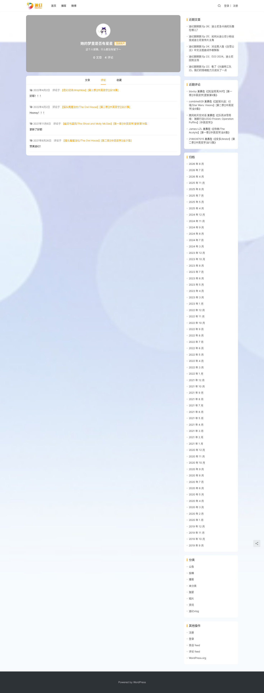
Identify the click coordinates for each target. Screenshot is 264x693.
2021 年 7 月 (196, 405)
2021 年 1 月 (196, 443)
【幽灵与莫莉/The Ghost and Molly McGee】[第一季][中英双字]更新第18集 (104, 123)
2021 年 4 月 (196, 424)
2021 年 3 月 (196, 430)
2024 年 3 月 (196, 246)
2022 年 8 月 (196, 335)
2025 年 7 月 (196, 195)
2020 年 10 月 (197, 462)
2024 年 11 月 (197, 221)
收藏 (119, 79)
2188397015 (196, 138)
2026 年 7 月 (196, 170)
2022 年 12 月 (197, 310)
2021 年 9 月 (196, 392)
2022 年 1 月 (196, 373)
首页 (53, 5)
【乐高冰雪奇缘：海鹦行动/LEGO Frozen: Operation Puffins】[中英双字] (211, 119)
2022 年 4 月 (196, 360)
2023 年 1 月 (196, 303)
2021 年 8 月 (196, 399)
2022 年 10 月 (197, 322)
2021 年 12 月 (197, 380)
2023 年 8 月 (196, 265)
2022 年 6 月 (196, 348)
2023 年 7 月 (196, 271)
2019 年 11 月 (197, 532)
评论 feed (194, 651)
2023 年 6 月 (196, 278)
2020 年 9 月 (196, 469)
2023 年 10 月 (197, 259)
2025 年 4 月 (196, 208)
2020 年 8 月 (196, 475)
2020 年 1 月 (196, 519)
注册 (235, 5)
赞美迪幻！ (36, 146)
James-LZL (195, 128)
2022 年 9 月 (196, 329)
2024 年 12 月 (197, 214)
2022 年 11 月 (197, 316)
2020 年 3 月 (196, 507)
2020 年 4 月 (196, 500)
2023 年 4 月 (196, 290)
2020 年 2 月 (196, 513)
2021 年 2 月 (196, 437)
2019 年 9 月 (196, 545)
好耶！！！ (36, 95)
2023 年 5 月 (196, 284)
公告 (191, 566)
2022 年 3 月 (196, 367)
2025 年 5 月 (196, 201)
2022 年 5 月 (196, 354)
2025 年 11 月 (197, 182)
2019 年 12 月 (197, 526)
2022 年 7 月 (196, 341)
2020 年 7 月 (196, 481)
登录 (226, 5)
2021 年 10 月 (197, 386)
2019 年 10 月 (197, 538)
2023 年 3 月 (196, 297)
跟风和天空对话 (198, 115)
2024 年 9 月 (196, 227)
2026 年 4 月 (196, 176)
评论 (103, 79)
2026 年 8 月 (196, 163)
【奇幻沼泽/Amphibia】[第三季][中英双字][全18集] (90, 90)
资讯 (191, 604)
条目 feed (194, 645)
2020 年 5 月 (196, 494)
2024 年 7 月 (196, 240)
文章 (87, 79)
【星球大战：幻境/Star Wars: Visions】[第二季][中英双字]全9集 (211, 105)
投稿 (191, 573)
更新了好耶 (36, 129)
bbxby (193, 91)
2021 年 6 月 (196, 411)
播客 (63, 5)
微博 (73, 5)
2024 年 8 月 (196, 233)
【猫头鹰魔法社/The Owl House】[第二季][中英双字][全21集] (95, 106)
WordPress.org (197, 657)
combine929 (196, 101)
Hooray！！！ (38, 112)
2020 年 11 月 (197, 456)
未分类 (192, 585)
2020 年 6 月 (196, 488)
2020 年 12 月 (197, 449)
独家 (191, 592)
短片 (191, 598)
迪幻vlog (194, 611)
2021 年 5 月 (196, 418)
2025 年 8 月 (196, 189)
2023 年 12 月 (197, 252)
